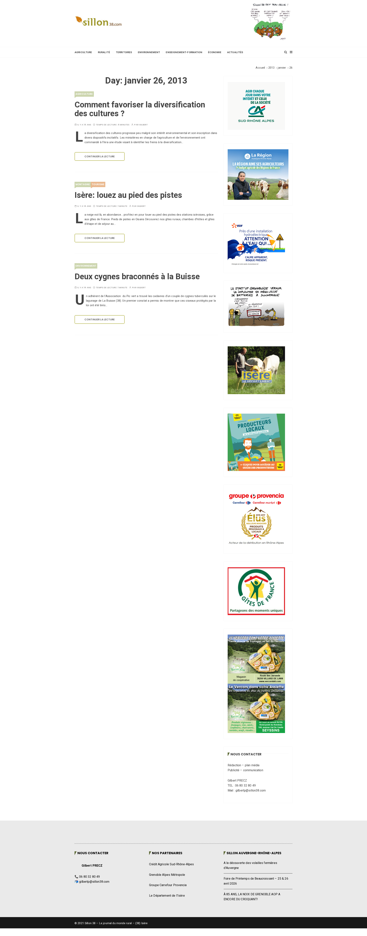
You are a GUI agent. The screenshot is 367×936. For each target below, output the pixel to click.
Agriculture (83, 52)
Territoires (124, 52)
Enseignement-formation (184, 52)
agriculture (84, 94)
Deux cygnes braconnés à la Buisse (137, 277)
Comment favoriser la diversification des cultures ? (140, 109)
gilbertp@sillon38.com (94, 881)
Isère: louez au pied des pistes (128, 195)
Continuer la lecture (99, 156)
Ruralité (104, 52)
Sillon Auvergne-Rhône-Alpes (254, 853)
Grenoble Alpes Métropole (167, 875)
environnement (86, 265)
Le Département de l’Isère (167, 895)
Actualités (235, 52)
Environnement (149, 52)
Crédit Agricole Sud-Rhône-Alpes (171, 864)
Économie (214, 52)
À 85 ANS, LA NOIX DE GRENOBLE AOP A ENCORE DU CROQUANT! (252, 897)
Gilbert (143, 125)
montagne (83, 184)
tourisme (98, 184)
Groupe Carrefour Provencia (168, 885)
